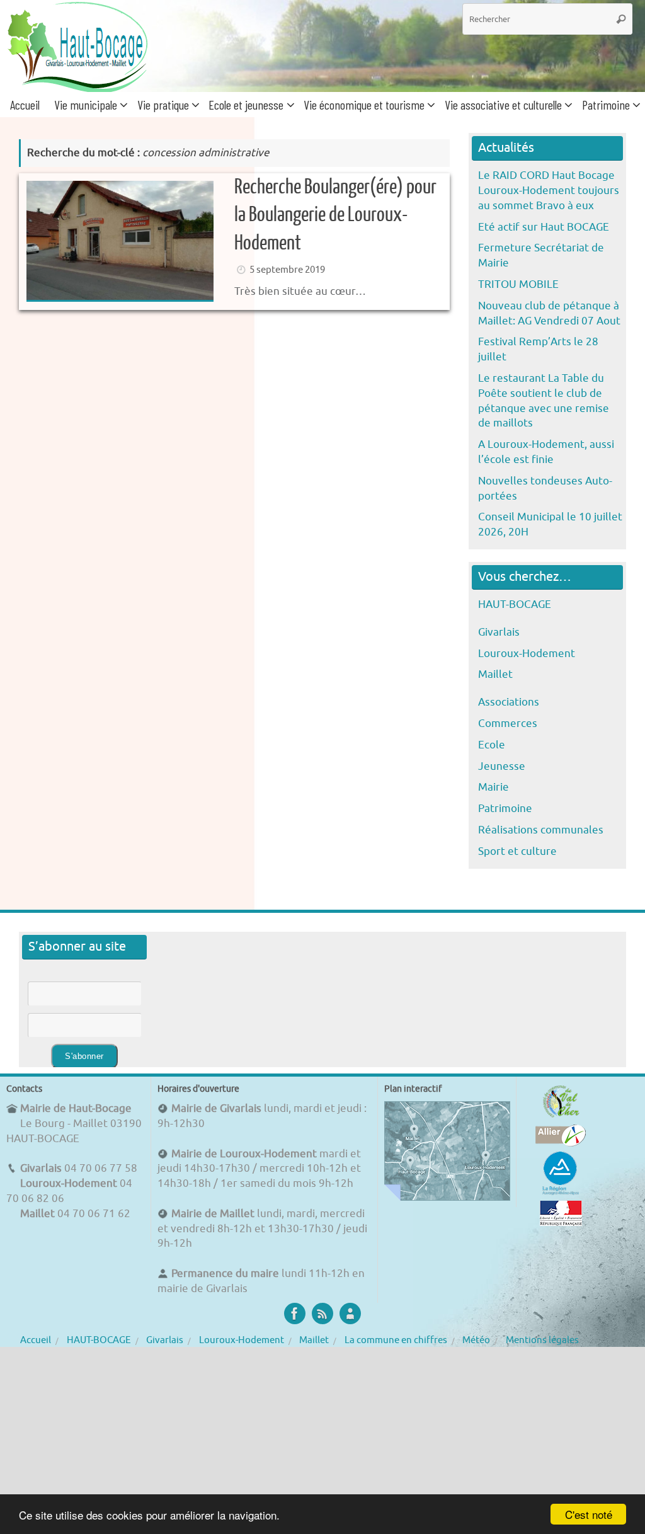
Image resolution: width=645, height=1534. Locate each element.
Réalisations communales (540, 830)
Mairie (493, 787)
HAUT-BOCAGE (514, 604)
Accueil (35, 1340)
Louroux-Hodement (526, 653)
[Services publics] (561, 1222)
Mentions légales (542, 1340)
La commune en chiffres (396, 1340)
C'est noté (588, 1514)
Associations (508, 702)
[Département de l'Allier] (560, 1143)
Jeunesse (501, 766)
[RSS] (322, 1313)
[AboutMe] (350, 1313)
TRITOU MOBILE (518, 284)
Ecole (491, 745)
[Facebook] (294, 1313)
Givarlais (499, 632)
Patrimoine (505, 808)
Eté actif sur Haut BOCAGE (543, 227)
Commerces (507, 723)
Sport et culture (517, 851)
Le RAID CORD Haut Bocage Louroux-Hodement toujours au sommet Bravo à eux (548, 190)
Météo (476, 1340)
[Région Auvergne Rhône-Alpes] (560, 1192)
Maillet (495, 674)
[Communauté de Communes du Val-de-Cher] (561, 1117)
